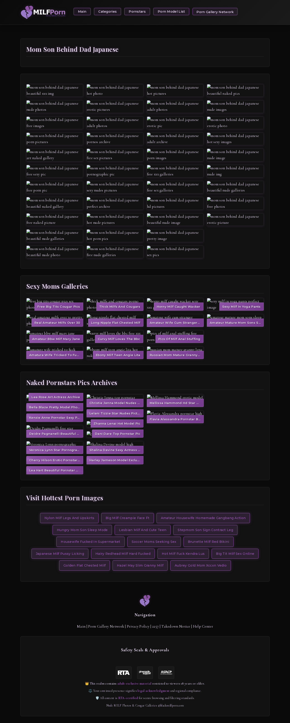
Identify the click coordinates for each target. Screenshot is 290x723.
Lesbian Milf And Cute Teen (142, 530)
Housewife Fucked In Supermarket (90, 542)
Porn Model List (171, 11)
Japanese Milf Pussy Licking (60, 554)
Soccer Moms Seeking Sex (154, 542)
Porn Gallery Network (215, 12)
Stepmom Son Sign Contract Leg (205, 530)
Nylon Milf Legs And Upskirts (69, 518)
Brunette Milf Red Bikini (208, 542)
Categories (107, 11)
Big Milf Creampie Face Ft (128, 518)
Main (82, 11)
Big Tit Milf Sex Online (235, 554)
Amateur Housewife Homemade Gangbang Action (203, 518)
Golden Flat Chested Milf (84, 565)
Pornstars (137, 11)
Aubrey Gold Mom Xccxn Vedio (201, 565)
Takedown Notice (175, 626)
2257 (155, 626)
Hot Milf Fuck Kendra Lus (183, 554)
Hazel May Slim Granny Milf (140, 565)
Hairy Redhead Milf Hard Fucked (122, 554)
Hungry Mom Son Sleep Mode (82, 530)
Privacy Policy (138, 626)
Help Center (203, 626)
